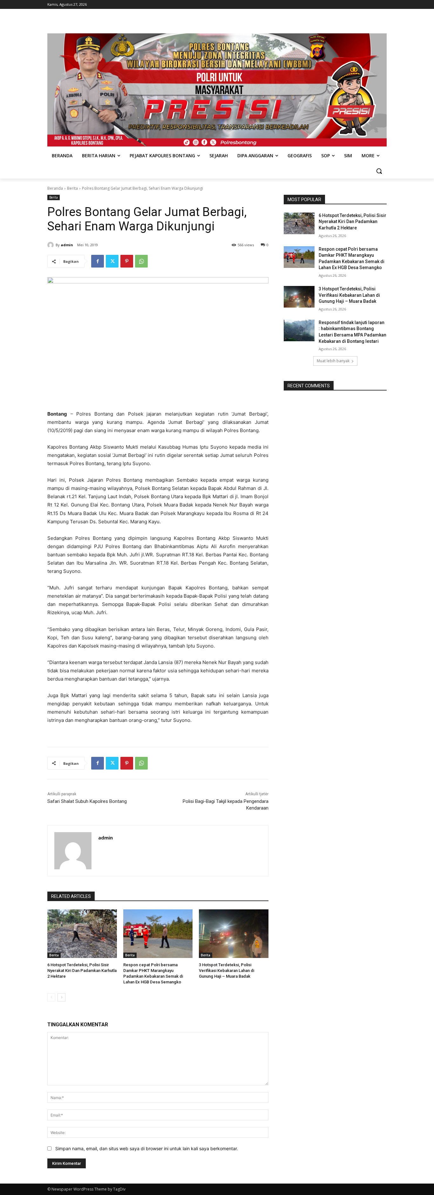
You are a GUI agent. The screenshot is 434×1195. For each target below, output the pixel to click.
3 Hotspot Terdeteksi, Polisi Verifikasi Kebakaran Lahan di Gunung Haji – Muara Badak (226, 970)
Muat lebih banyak (333, 360)
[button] (379, 171)
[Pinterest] (126, 261)
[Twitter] (112, 261)
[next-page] (61, 997)
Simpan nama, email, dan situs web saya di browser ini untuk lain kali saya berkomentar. (146, 1148)
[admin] (51, 245)
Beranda (55, 188)
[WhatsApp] (141, 261)
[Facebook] (97, 261)
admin (67, 244)
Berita (72, 188)
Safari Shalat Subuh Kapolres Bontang (87, 801)
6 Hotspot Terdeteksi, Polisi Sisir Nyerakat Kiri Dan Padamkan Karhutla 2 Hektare (82, 970)
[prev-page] (51, 997)
